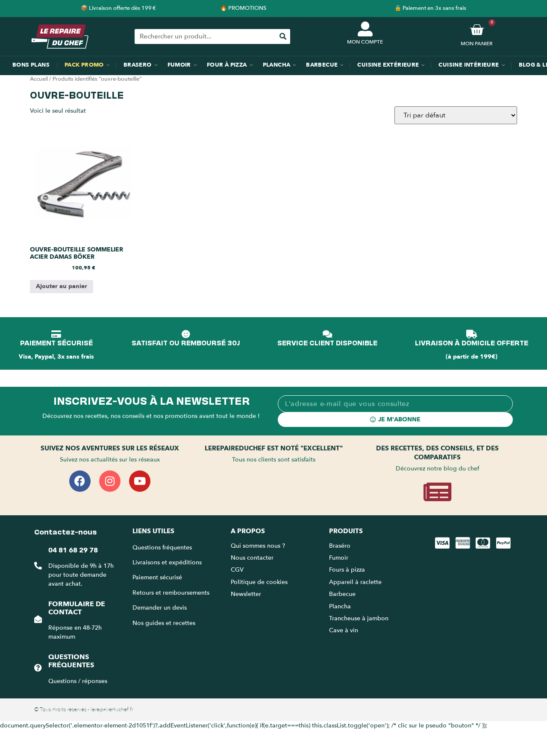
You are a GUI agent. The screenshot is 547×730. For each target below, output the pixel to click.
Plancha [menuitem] (277, 65)
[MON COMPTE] (365, 28)
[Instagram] (110, 481)
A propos (248, 531)
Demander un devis (159, 608)
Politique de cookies (259, 582)
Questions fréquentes (71, 661)
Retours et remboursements (170, 593)
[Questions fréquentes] (38, 668)
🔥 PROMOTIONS (243, 8)
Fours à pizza (347, 570)
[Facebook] (80, 481)
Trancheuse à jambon (358, 618)
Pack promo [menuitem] (84, 65)
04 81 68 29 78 (73, 550)
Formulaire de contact (76, 608)
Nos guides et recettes (163, 623)
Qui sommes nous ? (259, 546)
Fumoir (338, 558)
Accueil (39, 79)
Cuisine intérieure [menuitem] (468, 65)
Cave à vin (343, 630)
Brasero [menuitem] (138, 65)
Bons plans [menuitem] (31, 65)
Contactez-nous (65, 531)
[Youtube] (139, 481)
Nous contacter (252, 558)
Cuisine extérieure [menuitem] (388, 65)
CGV (237, 570)
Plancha (340, 606)
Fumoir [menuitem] (179, 65)
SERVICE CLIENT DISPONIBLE (327, 342)
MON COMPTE (365, 41)
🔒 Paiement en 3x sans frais (430, 8)
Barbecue (342, 594)
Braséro (339, 546)
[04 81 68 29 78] (38, 565)
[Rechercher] (282, 36)
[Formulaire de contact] (38, 619)
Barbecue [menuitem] (322, 65)
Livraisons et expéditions (167, 562)
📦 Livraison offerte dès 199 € (118, 8)
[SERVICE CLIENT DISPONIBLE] (327, 334)
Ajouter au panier (61, 286)
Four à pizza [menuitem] (227, 65)
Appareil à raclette (356, 582)
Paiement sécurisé (157, 577)
